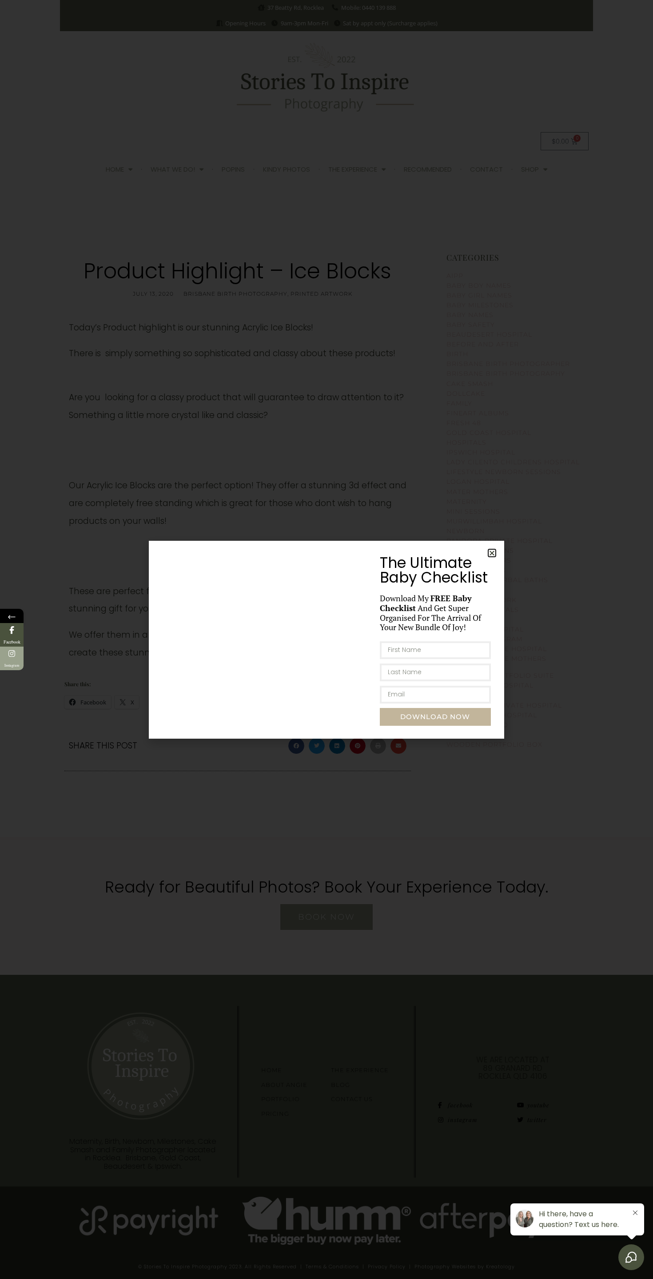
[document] (326, 639)
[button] (492, 553)
